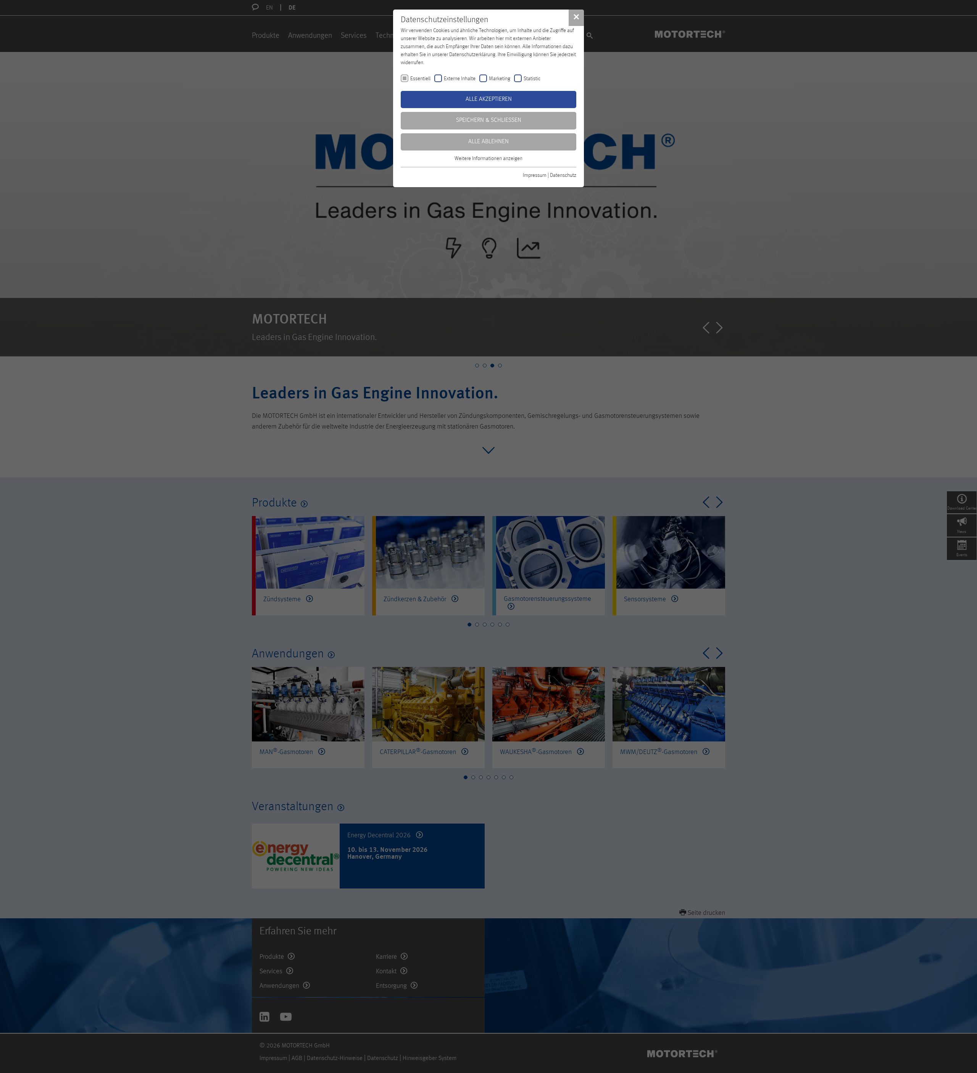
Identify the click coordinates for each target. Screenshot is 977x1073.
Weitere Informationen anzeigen (488, 158)
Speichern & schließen (488, 120)
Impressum (535, 175)
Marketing (499, 78)
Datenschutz (563, 175)
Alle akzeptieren (489, 99)
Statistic (532, 78)
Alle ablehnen (488, 142)
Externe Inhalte (460, 78)
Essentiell (420, 78)
